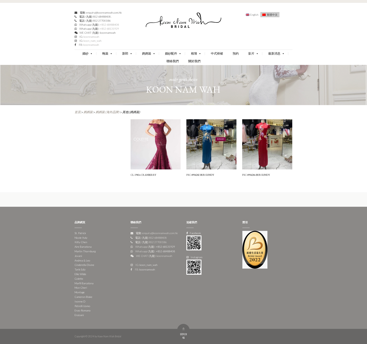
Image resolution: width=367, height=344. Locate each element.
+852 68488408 (109, 24)
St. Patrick (80, 233)
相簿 (194, 53)
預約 (236, 53)
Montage (80, 292)
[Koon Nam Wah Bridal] (183, 21)
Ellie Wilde (80, 274)
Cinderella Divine (84, 264)
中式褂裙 (217, 53)
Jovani (78, 255)
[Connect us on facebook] (193, 242)
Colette (79, 278)
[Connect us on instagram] (193, 266)
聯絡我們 (172, 61)
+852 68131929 (109, 28)
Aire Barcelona (83, 246)
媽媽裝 (146, 53)
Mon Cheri (81, 287)
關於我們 (194, 61)
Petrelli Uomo (82, 306)
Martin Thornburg (85, 251)
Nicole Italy (81, 237)
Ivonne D (80, 301)
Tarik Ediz (80, 269)
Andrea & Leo (82, 260)
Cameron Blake (83, 296)
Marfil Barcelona (84, 283)
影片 (251, 53)
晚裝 (105, 53)
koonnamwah (91, 36)
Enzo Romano (83, 310)
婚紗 (85, 53)
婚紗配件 (171, 53)
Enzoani (79, 315)
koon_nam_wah (92, 40)
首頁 (78, 112)
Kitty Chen (81, 242)
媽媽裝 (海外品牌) (107, 112)
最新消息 (274, 53)
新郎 (125, 53)
